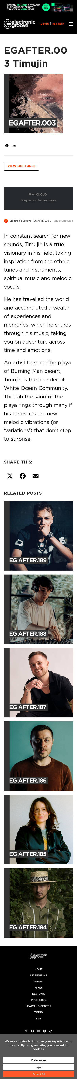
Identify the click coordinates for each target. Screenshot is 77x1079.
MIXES (39, 987)
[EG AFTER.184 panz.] (38, 902)
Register (58, 24)
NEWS (38, 981)
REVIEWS (38, 993)
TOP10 (38, 1012)
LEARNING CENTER (38, 1006)
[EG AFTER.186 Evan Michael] (38, 755)
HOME (39, 969)
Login (44, 24)
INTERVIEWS (38, 975)
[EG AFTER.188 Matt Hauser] (38, 609)
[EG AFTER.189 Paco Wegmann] (38, 535)
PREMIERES (38, 1000)
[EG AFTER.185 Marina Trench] (38, 829)
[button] (71, 24)
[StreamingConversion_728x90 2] (38, 10)
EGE (38, 1018)
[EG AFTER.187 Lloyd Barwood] (38, 682)
